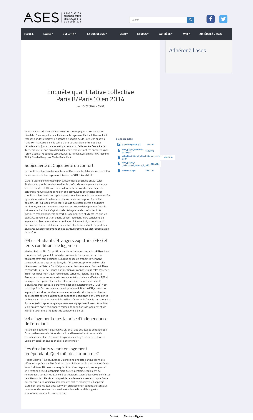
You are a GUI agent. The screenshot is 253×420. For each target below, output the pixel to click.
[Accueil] (52, 17)
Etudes (142, 34)
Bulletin (68, 34)
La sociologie (96, 34)
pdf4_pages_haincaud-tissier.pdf (132, 151)
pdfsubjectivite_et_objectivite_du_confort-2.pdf (142, 157)
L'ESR (122, 34)
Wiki (186, 34)
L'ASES (47, 34)
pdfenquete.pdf (129, 170)
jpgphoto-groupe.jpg (131, 144)
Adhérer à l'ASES (210, 34)
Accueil (29, 34)
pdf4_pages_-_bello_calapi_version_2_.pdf (135, 164)
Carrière (165, 34)
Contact (114, 416)
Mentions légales (133, 416)
